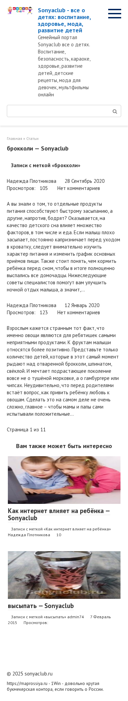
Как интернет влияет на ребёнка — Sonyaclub (59, 514)
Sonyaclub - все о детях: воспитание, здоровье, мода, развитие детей (64, 20)
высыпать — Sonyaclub (41, 606)
